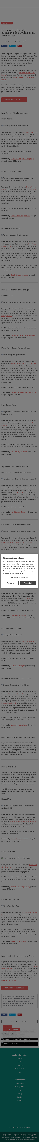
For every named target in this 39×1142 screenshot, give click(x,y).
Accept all (28, 583)
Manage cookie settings (19, 577)
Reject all (11, 583)
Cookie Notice (19, 573)
